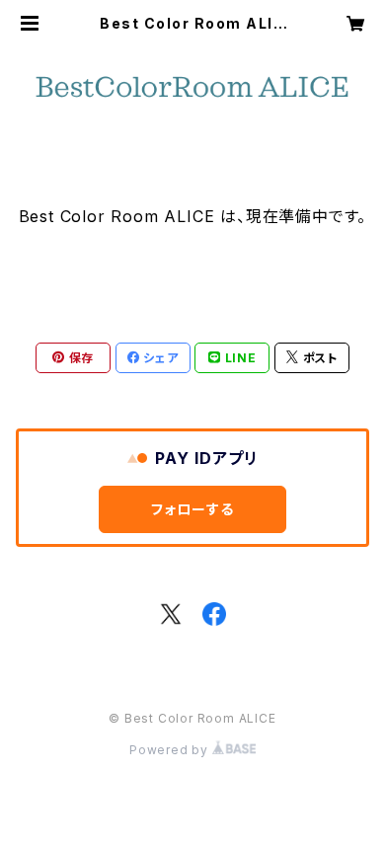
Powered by (170, 749)
